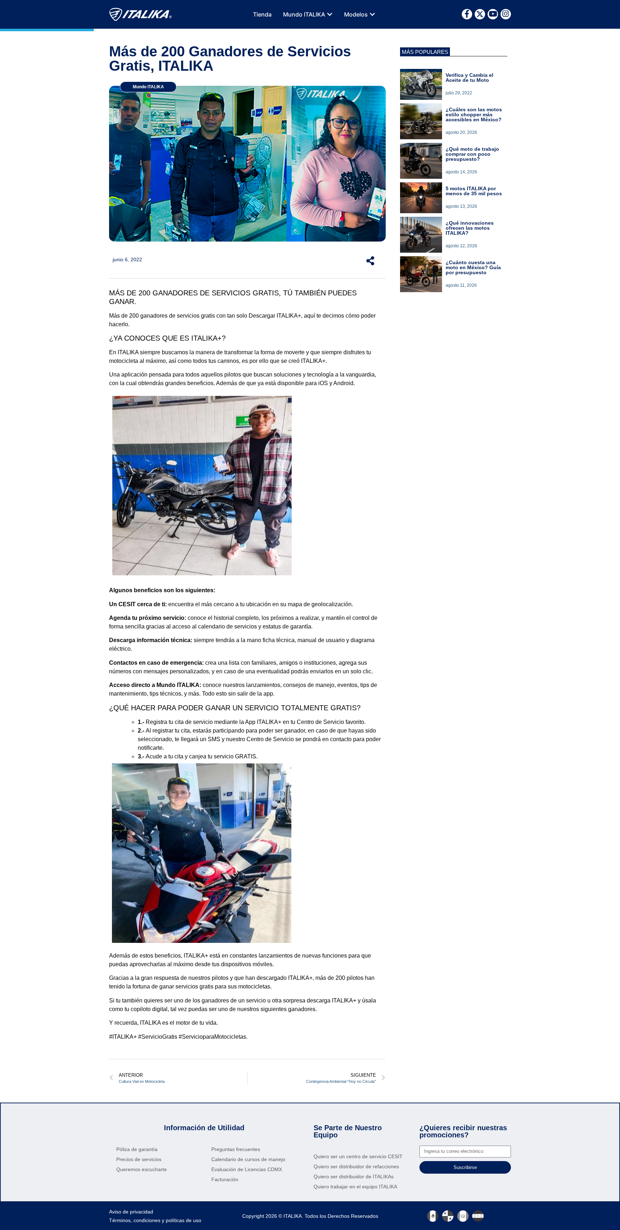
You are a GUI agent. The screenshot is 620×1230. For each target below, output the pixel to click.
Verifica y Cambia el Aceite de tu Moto (469, 77)
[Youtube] (493, 14)
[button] (330, 14)
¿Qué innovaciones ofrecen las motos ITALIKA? (470, 228)
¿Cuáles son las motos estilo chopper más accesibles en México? (474, 114)
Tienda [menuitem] (262, 14)
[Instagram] (506, 14)
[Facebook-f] (467, 14)
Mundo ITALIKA (148, 86)
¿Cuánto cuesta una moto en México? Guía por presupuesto (473, 267)
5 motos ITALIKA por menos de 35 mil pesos (474, 191)
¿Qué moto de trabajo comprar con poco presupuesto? (472, 154)
